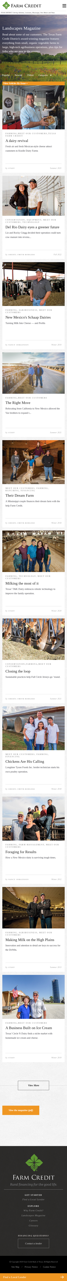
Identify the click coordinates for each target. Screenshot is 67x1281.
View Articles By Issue (14, 83)
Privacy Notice (31, 1267)
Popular (6, 75)
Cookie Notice (49, 1267)
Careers (33, 1220)
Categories (43, 75)
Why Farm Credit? (33, 1210)
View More (33, 1085)
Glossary (33, 1225)
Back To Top (59, 1269)
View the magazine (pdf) (21, 1110)
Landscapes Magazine (33, 1215)
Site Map (15, 1267)
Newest (18, 75)
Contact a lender (33, 1243)
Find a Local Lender (33, 1199)
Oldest (30, 75)
